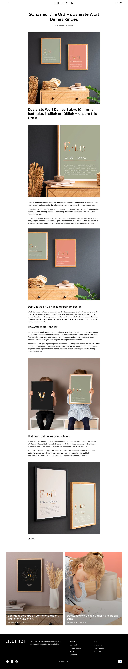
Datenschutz (99, 648)
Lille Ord (81, 314)
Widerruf (97, 651)
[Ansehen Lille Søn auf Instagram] (7, 661)
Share (33, 539)
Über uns (73, 655)
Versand (73, 645)
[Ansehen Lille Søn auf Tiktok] (12, 661)
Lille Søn (66, 661)
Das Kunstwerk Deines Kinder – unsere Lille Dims (92, 617)
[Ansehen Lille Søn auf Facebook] (16, 661)
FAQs (72, 651)
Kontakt (73, 642)
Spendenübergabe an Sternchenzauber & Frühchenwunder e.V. (33, 617)
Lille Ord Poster (52, 218)
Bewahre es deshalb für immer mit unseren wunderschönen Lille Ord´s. (59, 455)
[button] (117, 3)
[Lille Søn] (64, 3)
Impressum (98, 645)
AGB (95, 642)
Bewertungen (75, 648)
